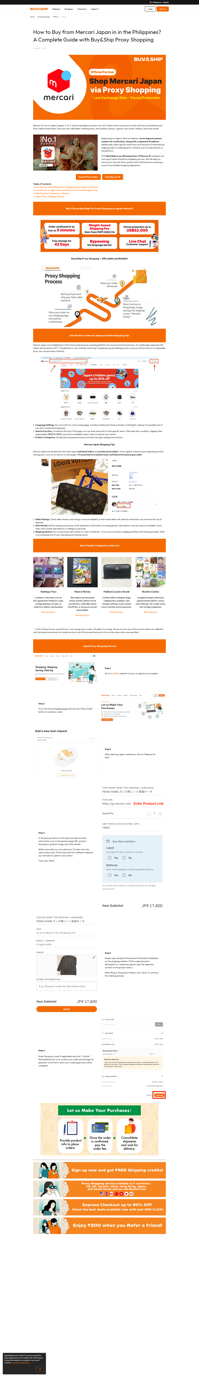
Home (32, 17)
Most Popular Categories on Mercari (52, 193)
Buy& (113, 673)
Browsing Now (48, 612)
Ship (118, 673)
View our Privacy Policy (21, 1363)
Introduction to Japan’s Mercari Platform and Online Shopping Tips (67, 190)
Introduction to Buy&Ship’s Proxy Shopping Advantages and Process (67, 187)
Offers (55, 17)
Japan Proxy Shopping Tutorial (50, 196)
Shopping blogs (44, 17)
